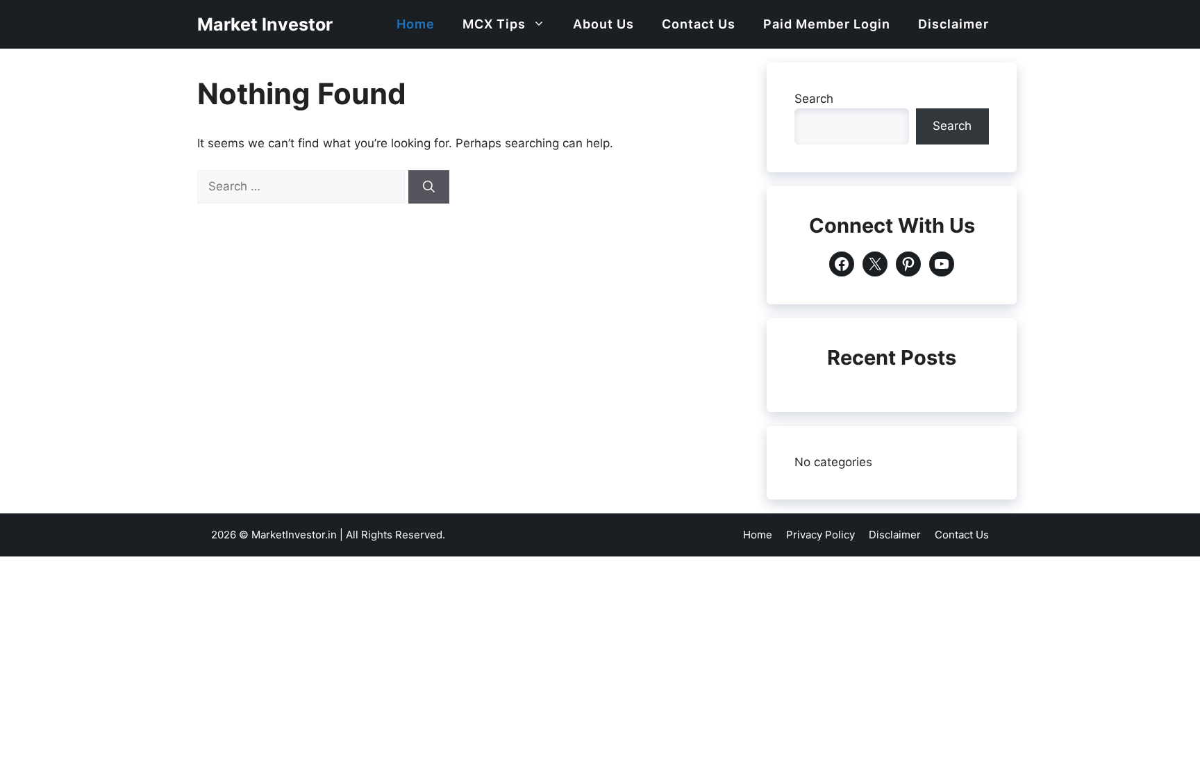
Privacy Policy (820, 534)
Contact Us (698, 24)
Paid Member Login (826, 24)
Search (813, 99)
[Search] (428, 187)
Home (416, 24)
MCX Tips (494, 24)
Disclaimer (953, 24)
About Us (603, 24)
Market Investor (265, 24)
